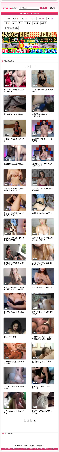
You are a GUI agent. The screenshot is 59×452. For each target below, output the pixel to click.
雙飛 (40, 18)
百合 (23, 18)
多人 (49, 18)
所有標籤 (23, 13)
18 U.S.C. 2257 (18, 446)
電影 (20, 23)
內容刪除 (25, 446)
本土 (14, 23)
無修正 (43, 23)
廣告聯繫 (32, 446)
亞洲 (6, 18)
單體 (32, 18)
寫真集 (35, 23)
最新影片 (30, 13)
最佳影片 (37, 13)
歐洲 (15, 18)
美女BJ (27, 23)
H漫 (6, 23)
